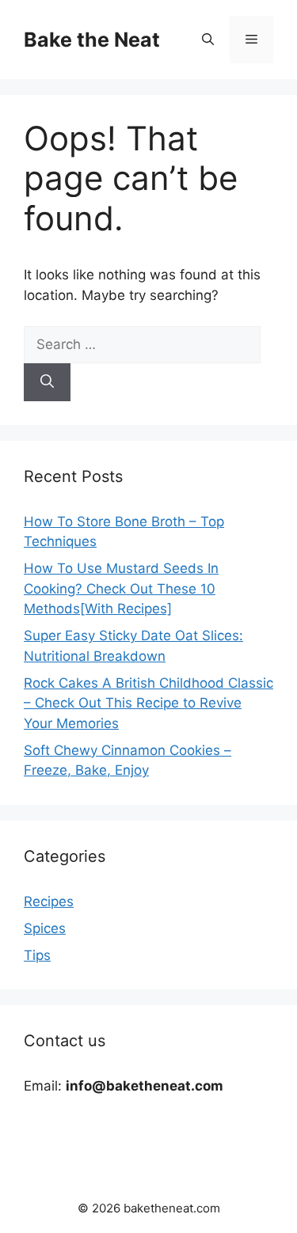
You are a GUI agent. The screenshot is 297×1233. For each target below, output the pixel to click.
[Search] (47, 382)
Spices (45, 928)
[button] (208, 39)
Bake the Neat (92, 39)
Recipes (49, 901)
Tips (37, 955)
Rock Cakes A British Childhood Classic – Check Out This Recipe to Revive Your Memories (148, 703)
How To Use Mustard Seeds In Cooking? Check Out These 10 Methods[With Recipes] (121, 588)
